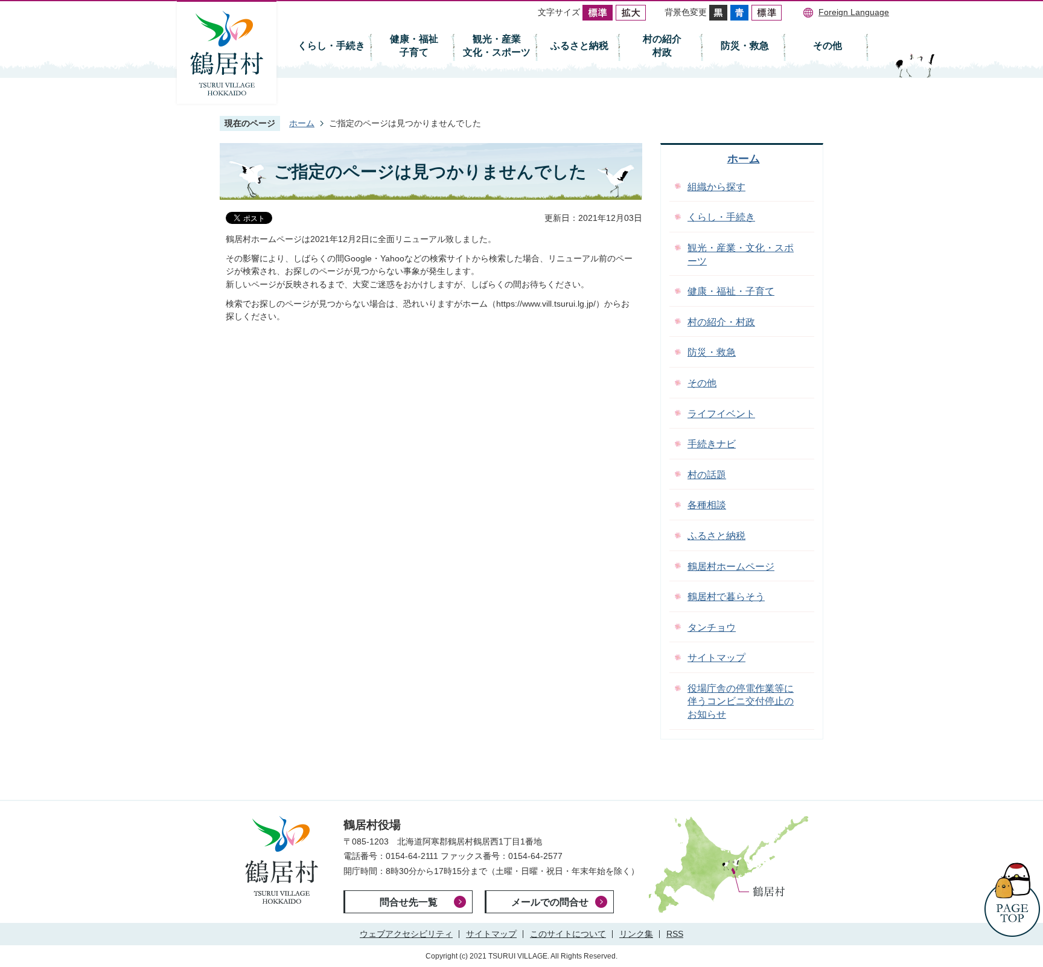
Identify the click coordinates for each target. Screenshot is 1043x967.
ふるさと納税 (579, 45)
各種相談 (706, 505)
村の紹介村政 (662, 45)
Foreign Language (853, 12)
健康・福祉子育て (414, 45)
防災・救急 (745, 45)
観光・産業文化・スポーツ (497, 45)
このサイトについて (568, 934)
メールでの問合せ (549, 902)
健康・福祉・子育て (730, 291)
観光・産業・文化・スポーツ (740, 254)
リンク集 (636, 934)
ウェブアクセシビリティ (406, 934)
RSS (674, 934)
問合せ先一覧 (409, 902)
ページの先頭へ (1012, 900)
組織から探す (716, 187)
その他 (827, 45)
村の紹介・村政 (721, 322)
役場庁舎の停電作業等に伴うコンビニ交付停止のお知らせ (740, 701)
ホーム (301, 123)
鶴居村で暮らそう (726, 597)
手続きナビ (711, 444)
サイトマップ (716, 658)
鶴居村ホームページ (730, 566)
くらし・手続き (331, 45)
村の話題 (706, 475)
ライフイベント (721, 414)
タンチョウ (711, 627)
